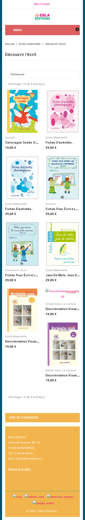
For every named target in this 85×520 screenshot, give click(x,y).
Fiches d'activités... (60, 142)
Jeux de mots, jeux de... (64, 275)
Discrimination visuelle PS (25, 341)
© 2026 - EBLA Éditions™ (42, 511)
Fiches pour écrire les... (64, 209)
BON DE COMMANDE (24, 417)
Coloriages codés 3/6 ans (24, 142)
